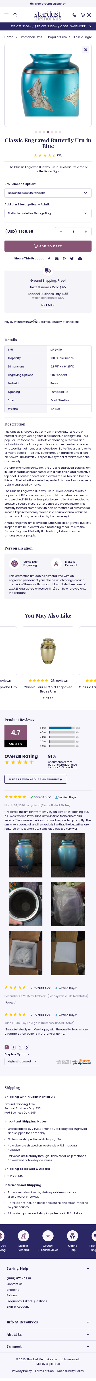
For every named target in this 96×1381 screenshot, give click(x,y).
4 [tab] (48, 132)
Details (48, 305)
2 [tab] (40, 132)
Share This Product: (29, 258)
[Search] (15, 15)
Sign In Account (18, 1307)
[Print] (80, 258)
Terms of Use (44, 1371)
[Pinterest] (64, 258)
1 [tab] (36, 132)
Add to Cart (50, 246)
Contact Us (15, 1284)
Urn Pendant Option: (20, 184)
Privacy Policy (22, 1371)
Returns (12, 1295)
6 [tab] (56, 132)
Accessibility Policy (70, 1371)
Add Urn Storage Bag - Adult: (27, 204)
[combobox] (48, 193)
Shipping (13, 1290)
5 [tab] (52, 132)
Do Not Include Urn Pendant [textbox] (26, 193)
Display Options (16, 1054)
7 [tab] (60, 132)
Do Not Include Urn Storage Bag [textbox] (29, 213)
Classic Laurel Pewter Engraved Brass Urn (61, 689)
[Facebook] (49, 258)
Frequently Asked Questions (27, 1301)
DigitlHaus (53, 1364)
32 (59, 155)
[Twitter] (72, 259)
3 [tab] (44, 132)
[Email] (56, 259)
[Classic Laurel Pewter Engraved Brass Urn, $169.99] (61, 651)
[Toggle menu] (6, 15)
